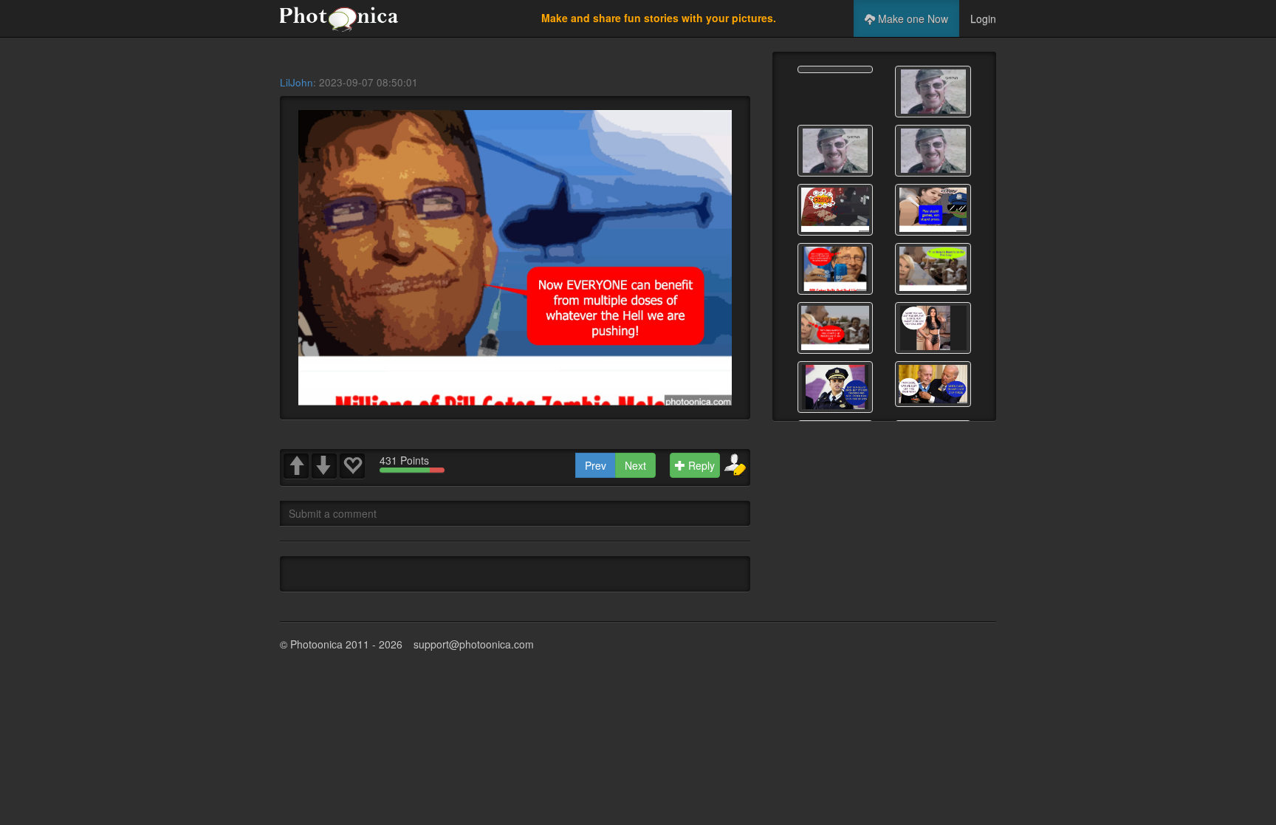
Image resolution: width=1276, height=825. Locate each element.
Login (983, 18)
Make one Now (911, 18)
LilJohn (296, 82)
